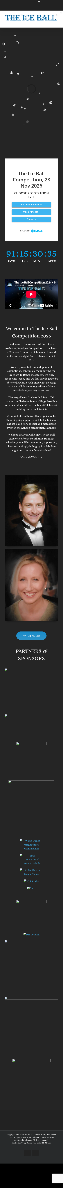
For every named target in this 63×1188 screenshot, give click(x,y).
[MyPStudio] (31, 881)
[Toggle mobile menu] (57, 22)
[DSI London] (31, 934)
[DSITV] (31, 941)
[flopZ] (31, 888)
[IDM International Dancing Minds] (31, 855)
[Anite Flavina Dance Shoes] (31, 870)
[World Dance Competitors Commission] (31, 840)
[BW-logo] (31, 902)
